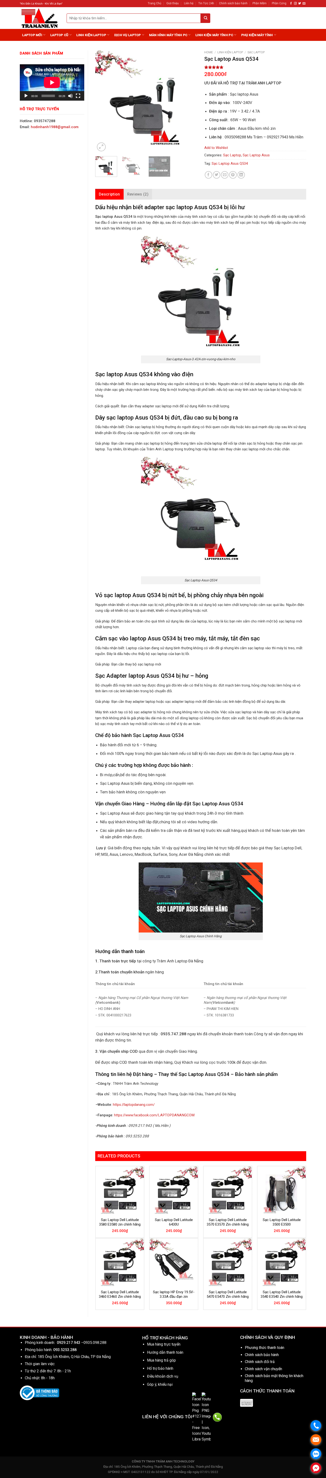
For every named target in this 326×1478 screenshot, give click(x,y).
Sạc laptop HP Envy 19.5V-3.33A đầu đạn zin (174, 1294)
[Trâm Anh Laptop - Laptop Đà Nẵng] (39, 18)
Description (109, 194)
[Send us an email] (304, 3)
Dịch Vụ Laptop (127, 35)
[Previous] (103, 101)
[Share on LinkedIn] (241, 175)
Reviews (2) (138, 194)
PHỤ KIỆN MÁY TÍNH (257, 35)
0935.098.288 (95, 1342)
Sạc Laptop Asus (256, 155)
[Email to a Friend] (224, 175)
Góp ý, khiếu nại (160, 1384)
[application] (52, 82)
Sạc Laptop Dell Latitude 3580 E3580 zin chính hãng (120, 1222)
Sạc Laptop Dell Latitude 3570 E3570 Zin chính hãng (228, 1222)
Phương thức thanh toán (264, 1347)
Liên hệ (188, 3)
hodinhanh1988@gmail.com (55, 127)
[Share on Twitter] (216, 175)
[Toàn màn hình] (78, 95)
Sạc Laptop (256, 52)
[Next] (189, 101)
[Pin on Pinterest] (233, 175)
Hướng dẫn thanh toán (165, 1352)
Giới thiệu (172, 3)
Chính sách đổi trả (260, 1361)
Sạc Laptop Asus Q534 (230, 163)
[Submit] (205, 18)
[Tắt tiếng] (70, 95)
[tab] (109, 194)
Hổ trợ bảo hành (160, 1368)
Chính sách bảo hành (233, 3)
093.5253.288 (65, 1349)
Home (208, 52)
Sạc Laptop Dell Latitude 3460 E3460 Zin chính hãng (120, 1294)
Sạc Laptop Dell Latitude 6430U (174, 1222)
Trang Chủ (154, 3)
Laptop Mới (32, 35)
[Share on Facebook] (208, 175)
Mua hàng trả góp (161, 1360)
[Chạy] (26, 95)
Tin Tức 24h (206, 3)
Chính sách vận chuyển (263, 1369)
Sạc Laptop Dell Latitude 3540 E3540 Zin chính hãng (282, 1294)
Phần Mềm (259, 3)
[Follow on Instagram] (295, 3)
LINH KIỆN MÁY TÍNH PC (214, 35)
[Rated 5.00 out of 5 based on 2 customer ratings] (255, 67)
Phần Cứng (279, 3)
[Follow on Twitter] (299, 3)
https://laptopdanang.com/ (134, 1104)
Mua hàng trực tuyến (163, 1344)
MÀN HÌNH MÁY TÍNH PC (168, 35)
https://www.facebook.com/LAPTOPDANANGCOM (154, 1115)
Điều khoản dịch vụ (162, 1376)
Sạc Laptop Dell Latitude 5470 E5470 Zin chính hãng (228, 1294)
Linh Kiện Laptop (91, 35)
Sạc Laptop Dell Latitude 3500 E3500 (282, 1222)
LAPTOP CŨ (59, 35)
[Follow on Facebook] (291, 3)
